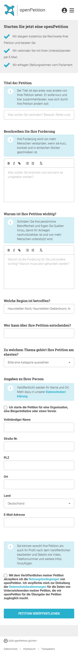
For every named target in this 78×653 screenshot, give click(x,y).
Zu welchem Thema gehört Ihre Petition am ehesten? (39, 352)
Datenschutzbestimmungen (27, 587)
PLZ (6, 457)
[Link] (19, 163)
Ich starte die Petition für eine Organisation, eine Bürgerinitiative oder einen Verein (36, 409)
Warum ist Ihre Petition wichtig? (34, 226)
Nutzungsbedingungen (44, 579)
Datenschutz (11, 648)
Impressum (29, 648)
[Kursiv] (14, 163)
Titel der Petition (36, 93)
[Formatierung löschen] (41, 163)
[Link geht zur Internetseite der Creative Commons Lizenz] (6, 640)
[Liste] (32, 163)
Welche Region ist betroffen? (27, 300)
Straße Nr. (11, 438)
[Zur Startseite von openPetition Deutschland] (25, 10)
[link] (72, 10)
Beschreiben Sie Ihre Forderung (35, 141)
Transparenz (48, 648)
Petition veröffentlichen (39, 613)
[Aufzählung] (27, 163)
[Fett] (8, 163)
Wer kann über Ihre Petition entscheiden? (37, 325)
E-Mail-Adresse (14, 515)
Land (7, 495)
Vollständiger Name (17, 419)
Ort (6, 476)
